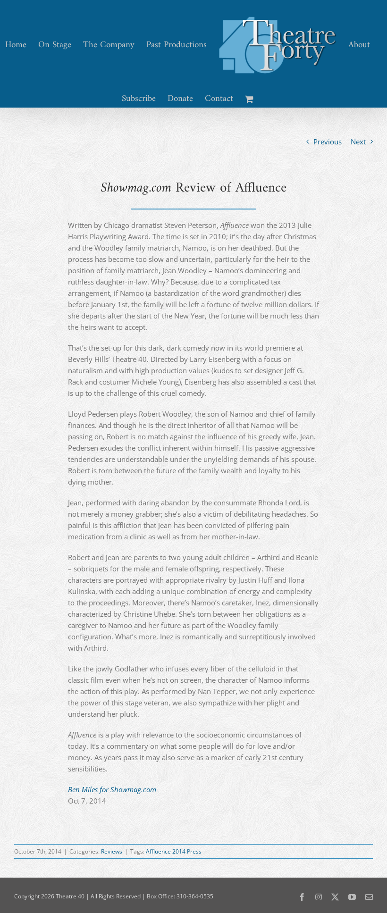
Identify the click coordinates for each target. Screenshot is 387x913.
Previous (327, 141)
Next (358, 141)
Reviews (111, 851)
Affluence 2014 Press (174, 851)
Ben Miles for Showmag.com (112, 789)
